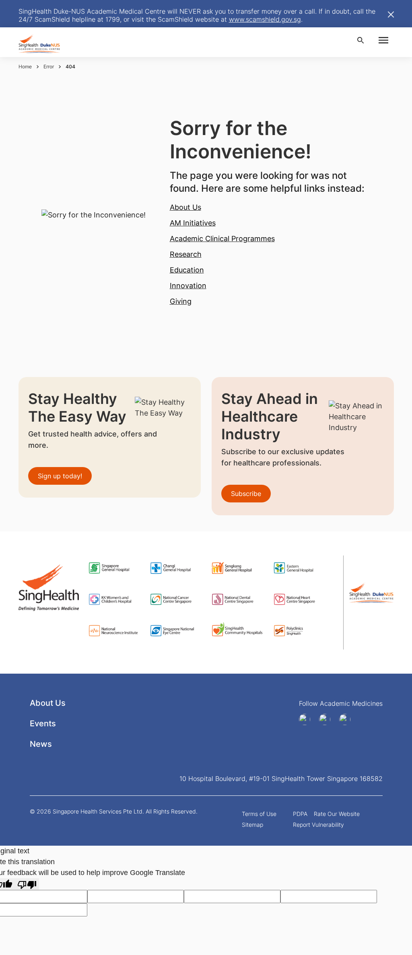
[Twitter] (347, 719)
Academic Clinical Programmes (222, 238)
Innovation (188, 285)
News (41, 744)
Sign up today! (60, 476)
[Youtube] (327, 719)
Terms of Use (259, 813)
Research (186, 254)
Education (187, 270)
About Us (185, 207)
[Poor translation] (27, 884)
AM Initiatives (193, 223)
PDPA (300, 813)
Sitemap (252, 824)
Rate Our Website (337, 813)
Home (25, 67)
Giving (181, 301)
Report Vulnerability (318, 824)
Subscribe (246, 494)
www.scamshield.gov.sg (265, 19)
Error (48, 67)
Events (43, 723)
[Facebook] (307, 719)
